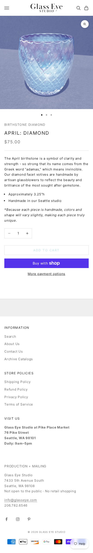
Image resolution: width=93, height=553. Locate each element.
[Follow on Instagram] (18, 519)
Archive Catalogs (18, 359)
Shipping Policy (17, 382)
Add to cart (46, 250)
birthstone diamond (24, 124)
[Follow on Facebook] (6, 519)
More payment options (46, 274)
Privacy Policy (16, 397)
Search (10, 336)
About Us (12, 344)
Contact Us (13, 351)
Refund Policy (16, 389)
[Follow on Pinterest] (29, 519)
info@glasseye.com (20, 500)
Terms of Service (18, 404)
